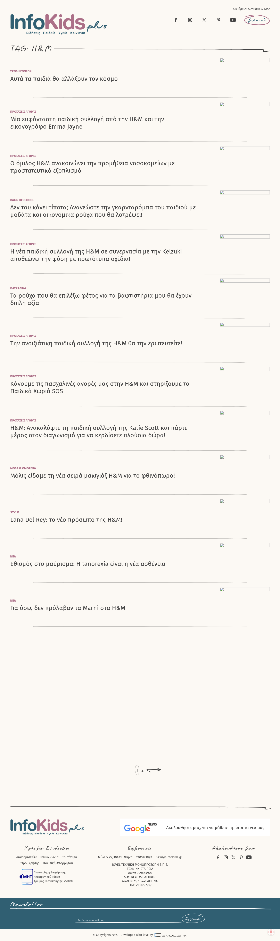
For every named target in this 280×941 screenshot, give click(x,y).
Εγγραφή (193, 918)
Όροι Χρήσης (29, 863)
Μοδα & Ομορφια (23, 468)
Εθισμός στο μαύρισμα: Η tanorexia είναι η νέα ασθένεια (87, 564)
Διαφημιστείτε (26, 857)
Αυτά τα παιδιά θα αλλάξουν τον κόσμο (64, 78)
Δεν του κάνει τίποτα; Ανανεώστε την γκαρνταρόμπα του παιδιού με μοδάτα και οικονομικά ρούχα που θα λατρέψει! (103, 211)
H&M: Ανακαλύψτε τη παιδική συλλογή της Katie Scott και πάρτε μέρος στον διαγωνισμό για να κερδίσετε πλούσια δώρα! (98, 431)
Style (14, 512)
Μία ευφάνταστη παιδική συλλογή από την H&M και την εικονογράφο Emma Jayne (87, 123)
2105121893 (144, 857)
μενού (257, 20)
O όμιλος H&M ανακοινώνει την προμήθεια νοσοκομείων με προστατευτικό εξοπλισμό (92, 167)
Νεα (13, 556)
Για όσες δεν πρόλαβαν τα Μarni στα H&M (67, 608)
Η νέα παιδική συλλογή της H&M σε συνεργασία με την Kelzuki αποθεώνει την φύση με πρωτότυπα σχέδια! (96, 255)
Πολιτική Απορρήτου (58, 863)
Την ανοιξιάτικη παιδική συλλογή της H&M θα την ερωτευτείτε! (96, 343)
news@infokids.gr (169, 857)
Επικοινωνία (49, 857)
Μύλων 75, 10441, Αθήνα (115, 857)
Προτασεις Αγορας (23, 111)
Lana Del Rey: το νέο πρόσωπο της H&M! (66, 519)
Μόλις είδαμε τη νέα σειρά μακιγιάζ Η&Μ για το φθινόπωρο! (92, 475)
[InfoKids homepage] (59, 24)
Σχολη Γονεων (21, 71)
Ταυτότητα (69, 857)
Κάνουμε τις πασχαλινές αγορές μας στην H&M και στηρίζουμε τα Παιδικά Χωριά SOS (100, 387)
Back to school (22, 200)
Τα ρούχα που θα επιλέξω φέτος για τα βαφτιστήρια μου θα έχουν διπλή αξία (100, 299)
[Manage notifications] (271, 932)
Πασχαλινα (18, 288)
